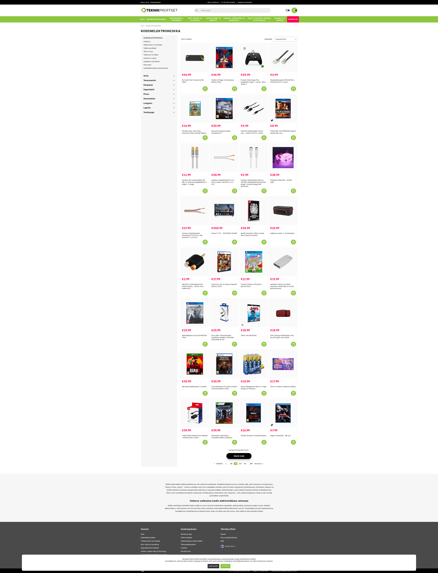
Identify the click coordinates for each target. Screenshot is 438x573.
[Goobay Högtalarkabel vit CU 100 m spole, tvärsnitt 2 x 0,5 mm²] (224, 157)
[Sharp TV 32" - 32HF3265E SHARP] (224, 210)
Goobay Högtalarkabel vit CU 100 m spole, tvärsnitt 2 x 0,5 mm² (222, 182)
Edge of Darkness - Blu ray (280, 436)
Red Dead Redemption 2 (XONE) (194, 387)
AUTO (142, 534)
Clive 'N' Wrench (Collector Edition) (283, 387)
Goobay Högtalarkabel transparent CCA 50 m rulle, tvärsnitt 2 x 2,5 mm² (192, 235)
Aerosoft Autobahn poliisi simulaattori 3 (220, 132)
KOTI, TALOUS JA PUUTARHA (150, 544)
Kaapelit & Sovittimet (151, 61)
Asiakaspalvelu (155, 2)
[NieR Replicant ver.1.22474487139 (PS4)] (194, 313)
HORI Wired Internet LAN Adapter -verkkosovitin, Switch (195, 437)
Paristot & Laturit (149, 58)
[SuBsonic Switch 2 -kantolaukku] (283, 210)
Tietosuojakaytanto (188, 544)
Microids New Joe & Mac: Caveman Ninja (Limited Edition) (194, 132)
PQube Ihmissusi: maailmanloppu (253, 436)
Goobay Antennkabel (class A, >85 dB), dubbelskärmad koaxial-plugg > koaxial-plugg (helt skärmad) (253, 183)
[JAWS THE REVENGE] (253, 313)
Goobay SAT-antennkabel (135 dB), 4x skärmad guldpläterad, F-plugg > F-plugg (194, 182)
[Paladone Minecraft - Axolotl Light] (283, 157)
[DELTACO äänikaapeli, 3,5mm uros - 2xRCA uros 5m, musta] (253, 108)
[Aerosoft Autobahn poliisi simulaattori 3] (224, 108)
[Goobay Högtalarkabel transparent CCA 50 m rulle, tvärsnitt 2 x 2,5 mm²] (194, 210)
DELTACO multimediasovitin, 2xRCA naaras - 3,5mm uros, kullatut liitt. (193, 286)
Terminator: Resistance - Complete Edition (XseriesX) (221, 437)
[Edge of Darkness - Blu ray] (283, 413)
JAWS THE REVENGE (249, 335)
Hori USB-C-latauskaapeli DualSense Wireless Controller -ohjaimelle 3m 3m (223, 337)
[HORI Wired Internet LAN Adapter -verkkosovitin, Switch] (194, 413)
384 (251, 464)
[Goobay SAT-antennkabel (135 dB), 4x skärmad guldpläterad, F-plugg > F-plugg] (194, 157)
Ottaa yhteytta (186, 538)
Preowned (147, 65)
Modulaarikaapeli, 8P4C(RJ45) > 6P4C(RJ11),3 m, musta (282, 81)
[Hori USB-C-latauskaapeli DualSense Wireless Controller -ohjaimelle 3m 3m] (224, 313)
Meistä (223, 534)
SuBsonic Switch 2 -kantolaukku (282, 233)
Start (142, 26)
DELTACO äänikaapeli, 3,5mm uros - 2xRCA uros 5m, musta (252, 132)
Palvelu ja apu (186, 534)
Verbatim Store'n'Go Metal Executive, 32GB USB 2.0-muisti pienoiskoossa (282, 286)
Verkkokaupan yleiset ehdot (191, 541)
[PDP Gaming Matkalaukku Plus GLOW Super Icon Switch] (283, 313)
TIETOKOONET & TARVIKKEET (150, 541)
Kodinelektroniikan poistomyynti (155, 68)
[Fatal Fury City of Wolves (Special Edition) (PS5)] (224, 262)
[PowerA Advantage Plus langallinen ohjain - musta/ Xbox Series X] (253, 57)
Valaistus (146, 42)
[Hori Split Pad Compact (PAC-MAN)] (194, 57)
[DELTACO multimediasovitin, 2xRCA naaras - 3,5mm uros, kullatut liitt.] (194, 262)
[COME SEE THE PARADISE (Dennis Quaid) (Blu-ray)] (283, 108)
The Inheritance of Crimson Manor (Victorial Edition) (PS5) (224, 388)
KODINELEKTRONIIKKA (153, 26)
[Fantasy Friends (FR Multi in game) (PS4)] (253, 262)
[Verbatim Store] (283, 262)
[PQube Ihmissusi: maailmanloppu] (253, 413)
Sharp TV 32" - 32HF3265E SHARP (224, 233)
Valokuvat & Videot (150, 55)
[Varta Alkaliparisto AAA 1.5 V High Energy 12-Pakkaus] (253, 364)
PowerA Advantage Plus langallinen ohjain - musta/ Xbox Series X (253, 82)
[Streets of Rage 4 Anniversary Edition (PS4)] (224, 57)
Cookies (184, 548)
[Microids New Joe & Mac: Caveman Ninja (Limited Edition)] (194, 108)
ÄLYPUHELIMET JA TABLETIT (150, 548)
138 (231, 464)
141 (245, 464)
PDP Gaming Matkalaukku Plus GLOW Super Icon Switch (282, 336)
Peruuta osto (186, 551)
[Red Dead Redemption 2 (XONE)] (194, 364)
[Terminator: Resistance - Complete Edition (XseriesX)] (224, 413)
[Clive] (283, 364)
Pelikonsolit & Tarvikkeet (152, 45)
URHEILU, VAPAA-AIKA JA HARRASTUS (153, 551)
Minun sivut (145, 2)
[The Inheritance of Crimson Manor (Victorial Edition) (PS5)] (224, 364)
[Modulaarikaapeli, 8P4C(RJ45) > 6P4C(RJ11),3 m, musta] (283, 57)
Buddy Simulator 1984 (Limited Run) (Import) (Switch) (252, 234)
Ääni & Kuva (148, 51)
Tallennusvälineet (149, 48)
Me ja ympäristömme (229, 538)
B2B (222, 541)
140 (240, 464)
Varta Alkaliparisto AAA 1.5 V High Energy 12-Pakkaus (253, 388)
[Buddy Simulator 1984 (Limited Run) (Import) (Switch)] (253, 210)
